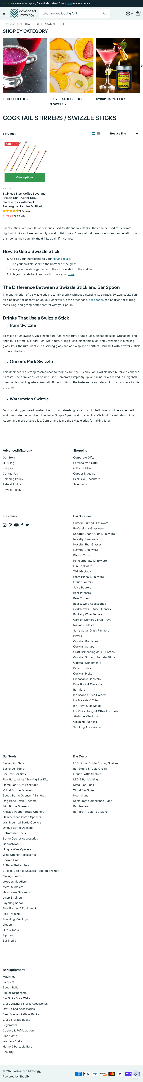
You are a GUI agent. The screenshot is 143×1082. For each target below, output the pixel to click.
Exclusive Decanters (86, 479)
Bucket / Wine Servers (87, 614)
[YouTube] (16, 524)
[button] (4, 3)
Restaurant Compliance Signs (92, 801)
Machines (9, 976)
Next (95, 3)
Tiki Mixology (82, 571)
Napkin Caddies (83, 625)
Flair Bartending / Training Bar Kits (25, 779)
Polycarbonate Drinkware (90, 560)
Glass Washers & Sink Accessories (25, 1003)
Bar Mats (79, 689)
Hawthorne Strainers (16, 892)
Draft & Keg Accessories (19, 1009)
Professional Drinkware (88, 577)
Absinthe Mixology (85, 716)
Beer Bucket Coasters (87, 684)
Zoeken (105, 13)
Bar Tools (9, 756)
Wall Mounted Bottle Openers (22, 822)
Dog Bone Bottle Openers (19, 801)
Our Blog (8, 463)
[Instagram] (4, 525)
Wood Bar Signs (83, 790)
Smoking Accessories (87, 727)
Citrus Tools (11, 930)
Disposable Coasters (87, 679)
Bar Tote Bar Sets (14, 774)
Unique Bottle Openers (18, 827)
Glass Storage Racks (16, 1019)
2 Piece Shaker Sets (16, 865)
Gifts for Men (82, 468)
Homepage (9, 23)
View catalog (5, 13)
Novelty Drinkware (85, 550)
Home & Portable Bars (17, 1046)
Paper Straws (82, 668)
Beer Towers (81, 598)
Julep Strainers (12, 897)
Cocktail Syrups (83, 646)
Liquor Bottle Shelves (87, 774)
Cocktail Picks (82, 673)
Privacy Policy (12, 489)
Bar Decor (80, 756)
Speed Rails (10, 987)
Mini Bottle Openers (16, 806)
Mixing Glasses (12, 876)
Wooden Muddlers (15, 881)
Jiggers (8, 924)
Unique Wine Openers (17, 849)
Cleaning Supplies (85, 721)
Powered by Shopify (16, 1076)
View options (25, 177)
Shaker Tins (10, 860)
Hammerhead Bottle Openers (22, 817)
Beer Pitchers (82, 593)
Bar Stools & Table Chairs (90, 768)
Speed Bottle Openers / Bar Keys (24, 795)
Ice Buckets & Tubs (85, 700)
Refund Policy (12, 484)
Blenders (8, 982)
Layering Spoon (13, 903)
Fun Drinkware (82, 566)
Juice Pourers (82, 587)
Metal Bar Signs (83, 785)
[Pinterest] (10, 525)
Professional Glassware (88, 528)
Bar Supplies (82, 516)
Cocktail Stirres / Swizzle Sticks (94, 657)
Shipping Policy (13, 479)
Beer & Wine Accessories (89, 603)
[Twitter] (27, 524)
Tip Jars (8, 935)
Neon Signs (80, 795)
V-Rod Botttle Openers (18, 790)
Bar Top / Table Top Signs (90, 811)
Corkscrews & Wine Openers (92, 609)
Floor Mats (10, 1036)
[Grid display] (93, 133)
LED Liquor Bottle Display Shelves (95, 763)
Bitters (77, 636)
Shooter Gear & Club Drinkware (94, 534)
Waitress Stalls (12, 1041)
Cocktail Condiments (87, 662)
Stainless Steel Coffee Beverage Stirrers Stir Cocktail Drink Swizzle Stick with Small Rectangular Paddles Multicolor (24, 200)
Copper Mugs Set (84, 473)
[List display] (98, 133)
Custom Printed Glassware (90, 523)
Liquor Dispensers (15, 993)
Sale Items (80, 484)
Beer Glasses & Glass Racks (21, 1014)
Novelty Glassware (85, 539)
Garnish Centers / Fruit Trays (92, 619)
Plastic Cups (81, 555)
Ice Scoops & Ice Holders (89, 695)
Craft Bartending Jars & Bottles (94, 652)
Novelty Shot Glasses (87, 544)
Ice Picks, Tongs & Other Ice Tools (95, 711)
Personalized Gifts (85, 463)
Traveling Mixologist (16, 919)
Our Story (9, 457)
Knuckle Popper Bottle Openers (23, 811)
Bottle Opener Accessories (20, 838)
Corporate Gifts (83, 457)
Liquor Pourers (83, 582)
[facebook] (22, 524)
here (69, 3)
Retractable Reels (14, 833)
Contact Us (10, 473)
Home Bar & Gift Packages (20, 785)
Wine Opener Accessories (19, 854)
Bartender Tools (13, 768)
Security (8, 1052)
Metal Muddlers (13, 887)
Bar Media (9, 940)
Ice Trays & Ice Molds (87, 705)
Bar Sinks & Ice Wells (16, 998)
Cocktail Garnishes (85, 641)
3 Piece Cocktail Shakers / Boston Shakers (31, 870)
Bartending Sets (13, 763)
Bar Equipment (14, 970)
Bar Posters (80, 806)
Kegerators (10, 1025)
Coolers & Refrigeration (18, 1030)
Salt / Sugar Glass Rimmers (91, 630)
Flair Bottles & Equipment (19, 908)
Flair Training (11, 913)
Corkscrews (10, 844)
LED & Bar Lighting (85, 779)
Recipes (8, 468)
